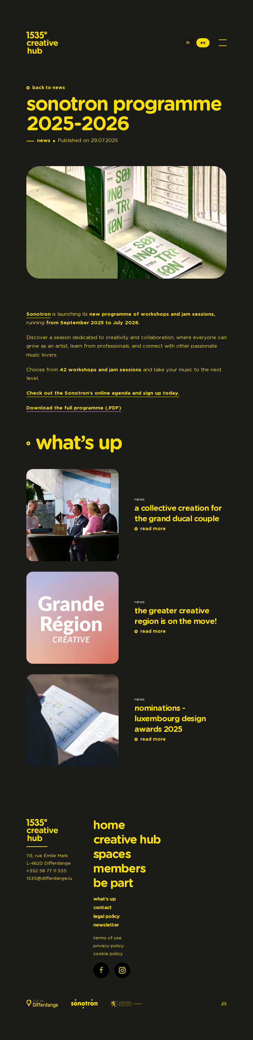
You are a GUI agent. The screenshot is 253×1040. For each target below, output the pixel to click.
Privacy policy (108, 946)
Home (109, 825)
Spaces (111, 854)
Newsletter (106, 925)
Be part (113, 883)
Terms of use (107, 938)
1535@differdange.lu (49, 878)
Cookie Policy (108, 954)
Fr (188, 43)
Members (119, 869)
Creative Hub (126, 840)
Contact (102, 907)
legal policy (106, 916)
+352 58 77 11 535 (46, 871)
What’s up (104, 899)
